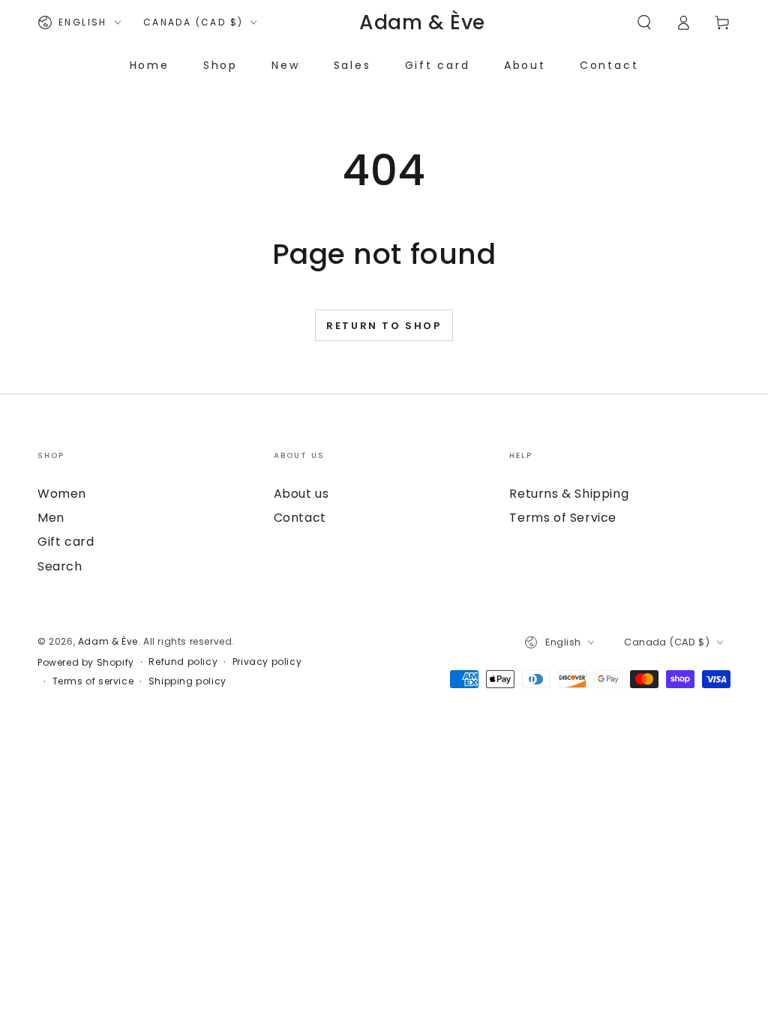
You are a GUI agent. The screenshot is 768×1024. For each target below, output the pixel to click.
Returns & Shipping (568, 493)
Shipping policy (187, 681)
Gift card (66, 541)
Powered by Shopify (86, 663)
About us (301, 493)
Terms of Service (562, 517)
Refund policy (183, 662)
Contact (300, 517)
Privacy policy (267, 662)
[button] (644, 22)
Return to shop (383, 326)
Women (62, 493)
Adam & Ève (108, 641)
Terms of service (93, 681)
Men (51, 517)
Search (60, 566)
